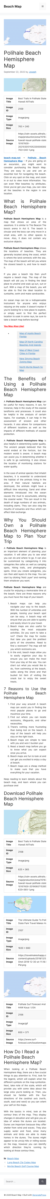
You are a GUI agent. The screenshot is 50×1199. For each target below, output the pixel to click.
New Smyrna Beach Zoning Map (29, 360)
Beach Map (13, 6)
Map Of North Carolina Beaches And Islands (31, 343)
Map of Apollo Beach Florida (30, 335)
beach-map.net (12, 157)
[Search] (42, 1182)
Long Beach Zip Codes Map (21, 1162)
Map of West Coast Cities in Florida (29, 352)
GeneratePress (39, 1195)
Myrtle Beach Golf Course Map (23, 1166)
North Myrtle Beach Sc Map (31, 369)
